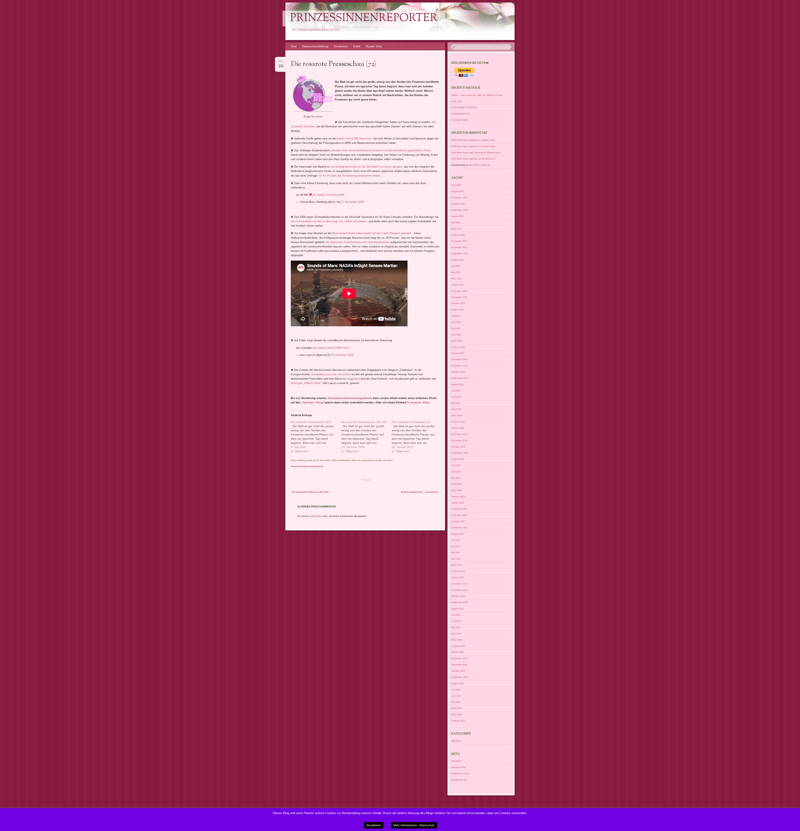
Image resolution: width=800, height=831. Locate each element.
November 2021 (459, 247)
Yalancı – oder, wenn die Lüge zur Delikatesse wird (476, 95)
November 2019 (459, 365)
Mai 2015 (455, 702)
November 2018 (459, 440)
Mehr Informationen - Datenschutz (414, 825)
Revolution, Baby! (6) (479, 165)
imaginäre (353, 378)
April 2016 (456, 633)
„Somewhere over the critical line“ (330, 374)
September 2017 (459, 527)
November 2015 (459, 664)
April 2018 (456, 484)
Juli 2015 (455, 689)
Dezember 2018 (459, 434)
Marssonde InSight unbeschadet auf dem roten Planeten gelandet (371, 233)
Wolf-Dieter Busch (460, 140)
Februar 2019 (458, 422)
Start (294, 46)
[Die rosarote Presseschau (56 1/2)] (366, 436)
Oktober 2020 (458, 303)
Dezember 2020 (459, 291)
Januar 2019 (457, 428)
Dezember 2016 (459, 583)
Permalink (388, 460)
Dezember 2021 (459, 241)
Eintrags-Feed (458, 767)
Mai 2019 (455, 403)
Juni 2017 (456, 546)
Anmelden (456, 761)
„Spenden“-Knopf (312, 402)
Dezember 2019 (459, 359)
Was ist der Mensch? (484, 158)
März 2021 (456, 278)
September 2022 (459, 210)
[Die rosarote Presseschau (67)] (316, 436)
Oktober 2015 (458, 671)
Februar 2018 (458, 496)
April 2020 (456, 334)
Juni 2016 (456, 621)
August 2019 (457, 384)
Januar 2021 (457, 285)
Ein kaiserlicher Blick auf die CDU (309, 492)
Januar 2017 (457, 577)
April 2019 (456, 409)
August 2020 (457, 309)
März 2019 (456, 415)
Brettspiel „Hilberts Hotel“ (306, 383)
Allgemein (456, 741)
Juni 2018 (456, 471)
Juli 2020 (455, 316)
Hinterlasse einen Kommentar (307, 466)
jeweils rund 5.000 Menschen (354, 138)
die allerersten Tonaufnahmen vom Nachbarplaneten (357, 242)
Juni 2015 (456, 696)
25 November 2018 (342, 355)
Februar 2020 (458, 347)
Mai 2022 (455, 222)
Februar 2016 (458, 646)
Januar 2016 (457, 652)
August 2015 (457, 683)
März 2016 (456, 640)
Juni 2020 (456, 322)
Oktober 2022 (458, 203)
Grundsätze (341, 46)
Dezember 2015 (459, 658)
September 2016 (459, 602)
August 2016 (457, 608)
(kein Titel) (456, 101)
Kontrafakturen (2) (460, 113)
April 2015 (456, 708)
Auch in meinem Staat (484, 140)
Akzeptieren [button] (373, 825)
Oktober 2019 (458, 372)
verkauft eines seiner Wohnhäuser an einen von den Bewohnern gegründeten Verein (380, 150)
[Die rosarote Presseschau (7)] (417, 436)
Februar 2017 (458, 571)
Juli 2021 (455, 266)
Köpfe (356, 46)
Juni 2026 (456, 185)
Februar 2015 (458, 720)
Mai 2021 (455, 272)
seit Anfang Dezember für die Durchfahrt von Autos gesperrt (366, 166)
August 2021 (457, 260)
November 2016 (459, 590)
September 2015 (459, 677)
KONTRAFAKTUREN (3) (463, 107)
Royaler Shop (374, 46)
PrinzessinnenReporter (364, 18)
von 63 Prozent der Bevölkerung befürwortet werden (349, 175)
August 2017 (457, 534)
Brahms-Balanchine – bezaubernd (421, 492)
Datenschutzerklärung (315, 46)
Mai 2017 (455, 552)
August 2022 (457, 216)
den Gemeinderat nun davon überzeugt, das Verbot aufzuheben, (329, 221)
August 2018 (457, 459)
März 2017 (456, 565)
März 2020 (456, 341)
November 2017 (459, 515)
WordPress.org (459, 779)
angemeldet (315, 516)
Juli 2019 (455, 390)
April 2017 (456, 558)
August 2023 (457, 191)
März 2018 (456, 490)
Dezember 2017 (459, 509)
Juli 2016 (455, 615)
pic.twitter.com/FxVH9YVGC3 (331, 347)
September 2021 (459, 253)
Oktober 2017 (458, 521)
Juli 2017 (455, 540)
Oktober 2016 (458, 596)
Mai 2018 (455, 478)
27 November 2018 (352, 201)
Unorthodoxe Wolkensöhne (487, 152)
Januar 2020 (457, 353)
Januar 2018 (457, 502)
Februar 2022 (458, 235)
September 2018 (459, 453)
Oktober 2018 (458, 447)
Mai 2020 (455, 328)
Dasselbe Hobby (459, 120)
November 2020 (459, 297)
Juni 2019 (456, 397)
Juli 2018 (455, 465)
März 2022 (456, 228)
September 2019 (459, 378)
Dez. (281, 63)
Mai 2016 (455, 627)
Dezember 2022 (459, 197)
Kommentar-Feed (460, 773)
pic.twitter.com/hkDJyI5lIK (329, 194)
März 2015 (456, 714)
